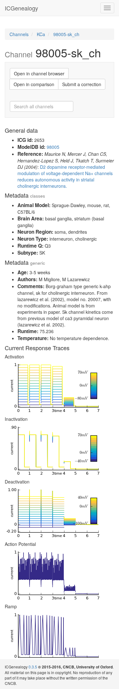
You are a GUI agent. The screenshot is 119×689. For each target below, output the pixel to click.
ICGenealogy (21, 8)
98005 (53, 147)
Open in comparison (34, 84)
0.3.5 (33, 666)
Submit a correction (81, 84)
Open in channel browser (39, 73)
